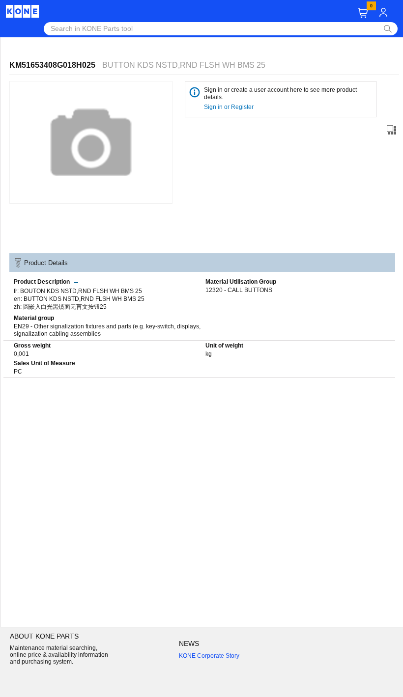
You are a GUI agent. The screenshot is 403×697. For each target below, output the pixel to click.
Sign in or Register (229, 107)
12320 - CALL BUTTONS (238, 290)
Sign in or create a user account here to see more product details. (280, 93)
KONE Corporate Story (209, 655)
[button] (363, 13)
